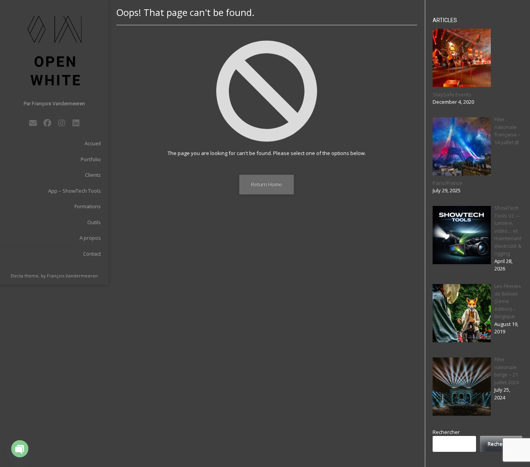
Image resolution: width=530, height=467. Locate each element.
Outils (94, 222)
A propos (90, 237)
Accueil (93, 143)
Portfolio (91, 159)
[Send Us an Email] (33, 123)
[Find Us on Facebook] (47, 123)
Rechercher (446, 432)
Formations (87, 206)
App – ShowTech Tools (74, 190)
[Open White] (54, 50)
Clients (93, 174)
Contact (92, 253)
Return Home (266, 184)
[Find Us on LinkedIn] (76, 123)
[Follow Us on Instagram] (61, 123)
